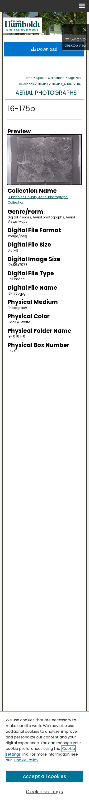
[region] (44, 757)
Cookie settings (44, 791)
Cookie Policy (26, 760)
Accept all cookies (44, 776)
